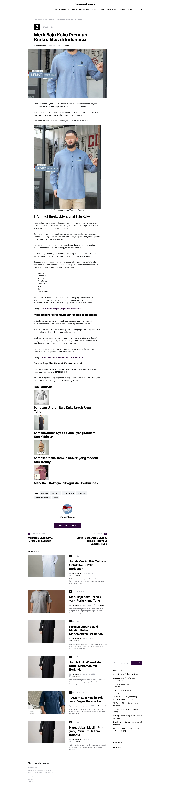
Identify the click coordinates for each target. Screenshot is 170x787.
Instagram (31, 779)
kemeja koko (82, 493)
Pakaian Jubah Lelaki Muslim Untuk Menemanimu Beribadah (86, 630)
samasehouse (41, 45)
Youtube (30, 781)
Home (36, 19)
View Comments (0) (66, 525)
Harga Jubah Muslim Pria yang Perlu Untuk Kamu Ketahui (86, 731)
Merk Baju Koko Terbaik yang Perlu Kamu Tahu (85, 598)
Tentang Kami (117, 742)
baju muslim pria (68, 493)
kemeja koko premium (42, 497)
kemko (56, 497)
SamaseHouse (85, 4)
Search (137, 663)
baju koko (44, 493)
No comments (64, 45)
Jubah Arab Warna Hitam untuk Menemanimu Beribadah (86, 665)
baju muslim (55, 493)
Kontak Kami (117, 747)
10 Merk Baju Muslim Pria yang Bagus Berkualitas (86, 699)
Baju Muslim (43, 19)
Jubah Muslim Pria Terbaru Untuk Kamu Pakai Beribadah (87, 564)
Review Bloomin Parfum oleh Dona (125, 674)
